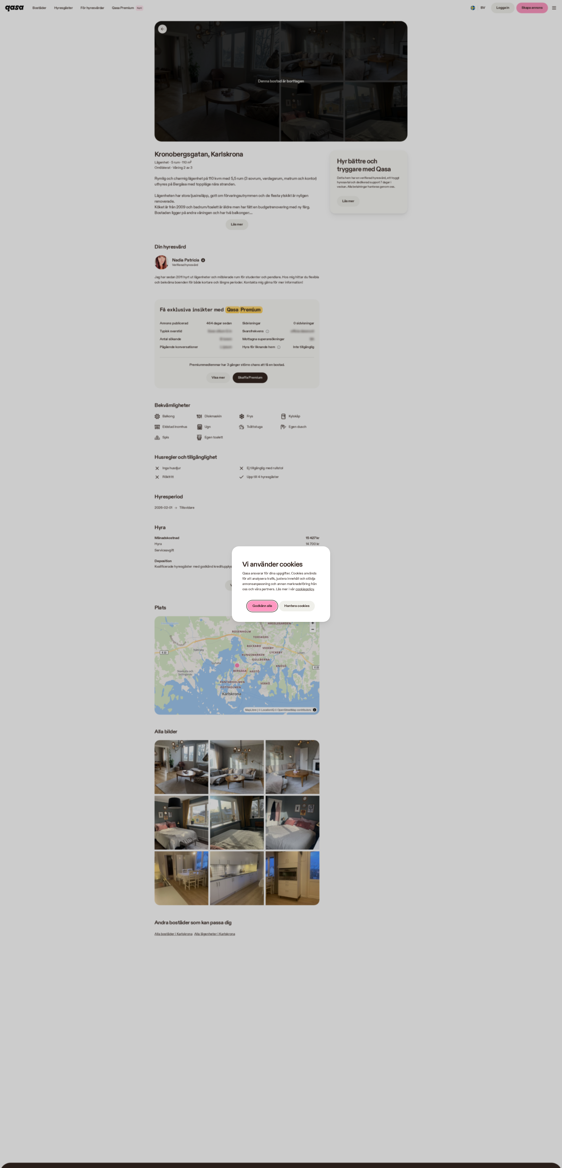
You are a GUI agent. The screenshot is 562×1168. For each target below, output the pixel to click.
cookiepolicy (304, 589)
